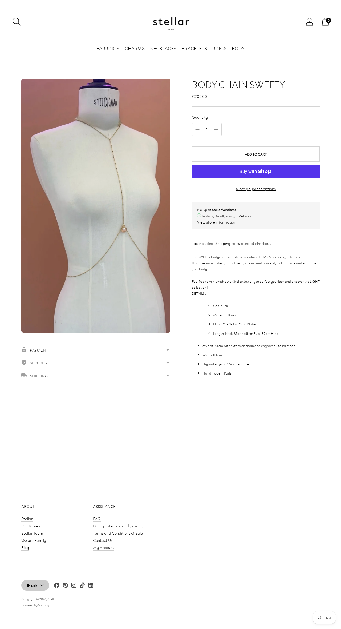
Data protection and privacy (118, 525)
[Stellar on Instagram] (74, 586)
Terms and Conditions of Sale (118, 533)
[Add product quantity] (216, 129)
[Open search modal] (16, 21)
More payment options (256, 188)
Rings (219, 48)
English (32, 585)
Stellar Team (32, 533)
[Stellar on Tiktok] (82, 586)
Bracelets (194, 48)
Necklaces (163, 48)
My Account (103, 547)
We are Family (33, 540)
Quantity (200, 117)
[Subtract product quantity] (197, 129)
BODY (238, 48)
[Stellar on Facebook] (57, 586)
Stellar (27, 518)
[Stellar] (170, 21)
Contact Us (102, 540)
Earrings (107, 48)
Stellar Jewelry (244, 281)
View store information (216, 222)
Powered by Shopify (35, 604)
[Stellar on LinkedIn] (91, 586)
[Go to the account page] (309, 21)
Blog (25, 547)
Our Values (30, 525)
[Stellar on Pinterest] (65, 586)
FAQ (97, 518)
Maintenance (239, 363)
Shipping (222, 243)
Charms (135, 48)
